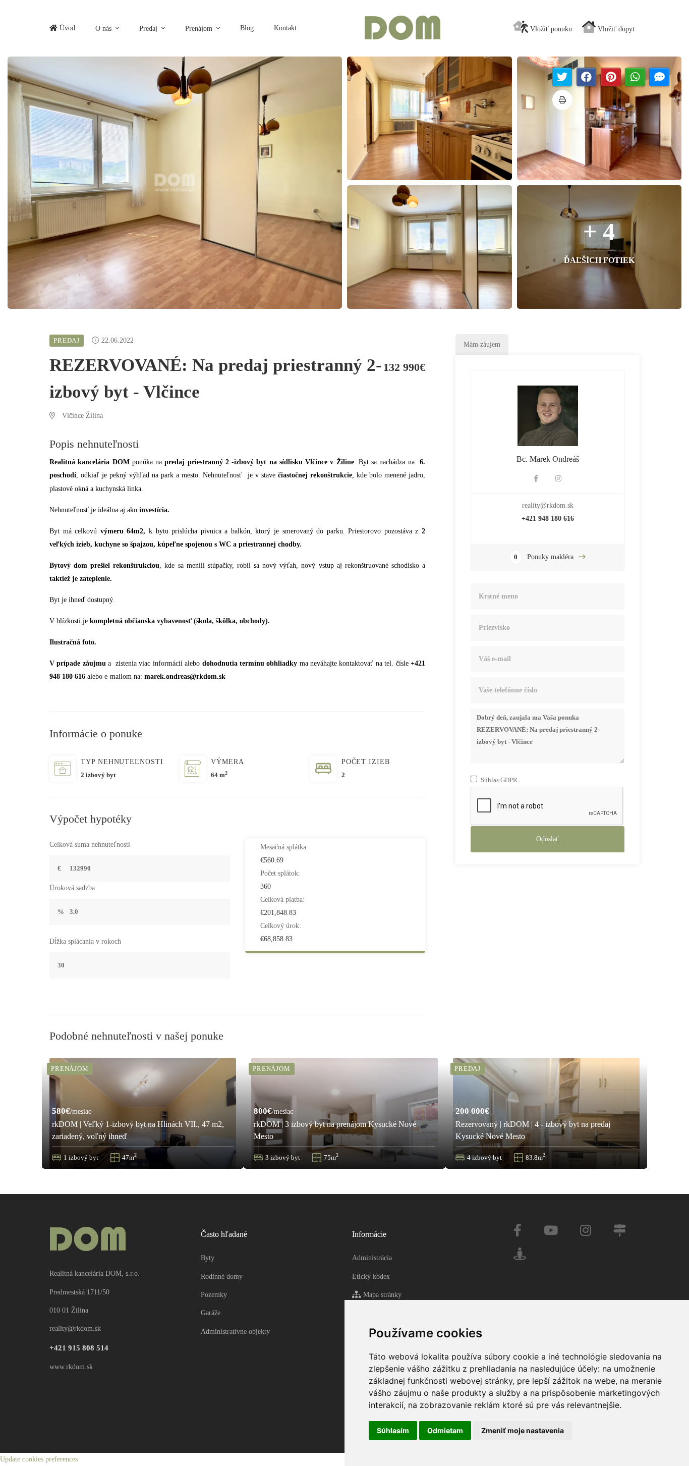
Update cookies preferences (39, 1459)
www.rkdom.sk (71, 1367)
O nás (104, 28)
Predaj (149, 28)
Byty (207, 1258)
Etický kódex (371, 1276)
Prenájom (199, 28)
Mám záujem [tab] (482, 344)
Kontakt (285, 28)
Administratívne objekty (235, 1331)
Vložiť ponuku (550, 29)
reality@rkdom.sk (547, 505)
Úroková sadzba (72, 888)
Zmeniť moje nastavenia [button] (522, 1430)
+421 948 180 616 (548, 518)
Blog (247, 28)
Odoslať (547, 839)
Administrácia (372, 1258)
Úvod (66, 28)
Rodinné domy (222, 1276)
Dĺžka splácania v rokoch (85, 941)
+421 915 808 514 (78, 1348)
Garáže (210, 1313)
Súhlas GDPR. (500, 780)
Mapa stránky (381, 1294)
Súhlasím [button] (393, 1430)
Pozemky (214, 1294)
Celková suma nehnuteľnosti (89, 844)
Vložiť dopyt (615, 29)
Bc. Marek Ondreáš (547, 459)
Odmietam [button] (445, 1430)
